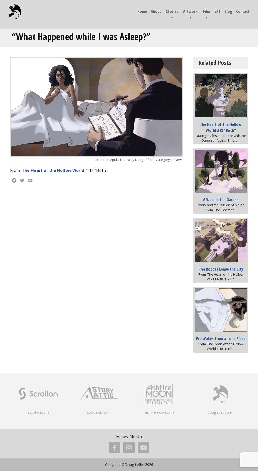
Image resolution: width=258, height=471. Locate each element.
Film (206, 11)
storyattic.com (99, 412)
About (156, 11)
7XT (217, 11)
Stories (172, 11)
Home (142, 11)
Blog (228, 11)
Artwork (190, 11)
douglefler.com (220, 412)
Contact (243, 11)
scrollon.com (38, 412)
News (179, 159)
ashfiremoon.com (159, 412)
